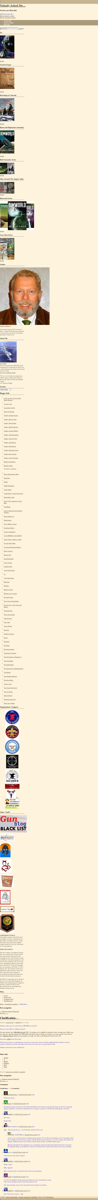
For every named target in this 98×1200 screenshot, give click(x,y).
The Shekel (7, 672)
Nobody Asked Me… (13, 5)
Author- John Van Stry (10, 439)
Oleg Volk (7, 622)
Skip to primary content (7, 16)
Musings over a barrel (10, 593)
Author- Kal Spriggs (10, 446)
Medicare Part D (8, 1036)
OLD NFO (3, 363)
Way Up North (8, 692)
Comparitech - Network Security (13, 493)
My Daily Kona (8, 597)
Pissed (6, 638)
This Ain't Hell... (9, 680)
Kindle (2, 61)
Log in (6, 995)
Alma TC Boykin (9, 411)
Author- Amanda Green (11, 415)
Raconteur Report (9, 649)
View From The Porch (10, 688)
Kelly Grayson (8, 551)
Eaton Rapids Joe (9, 516)
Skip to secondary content (8, 17)
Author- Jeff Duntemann (11, 435)
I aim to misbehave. (10, 532)
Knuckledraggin (8, 559)
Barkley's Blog (8, 466)
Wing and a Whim (9, 703)
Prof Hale (6, 645)
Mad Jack (7, 582)
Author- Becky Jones (10, 419)
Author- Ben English (10, 423)
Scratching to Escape (10, 653)
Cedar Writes (7, 490)
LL (5, 574)
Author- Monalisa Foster (11, 450)
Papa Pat (6, 630)
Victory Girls (7, 684)
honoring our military (11, 1004)
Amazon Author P (5, 326)
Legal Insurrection (9, 570)
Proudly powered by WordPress (28, 1197)
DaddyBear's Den (9, 497)
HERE (9, 1039)
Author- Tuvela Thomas (11, 458)
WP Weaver (50, 1197)
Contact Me (7, 21)
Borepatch (7, 478)
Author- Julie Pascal (10, 442)
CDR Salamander (9, 486)
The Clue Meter (8, 661)
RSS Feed (7, 24)
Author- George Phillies (11, 431)
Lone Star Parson (9, 578)
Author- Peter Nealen (10, 454)
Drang (9, 1103)
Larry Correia (8, 563)
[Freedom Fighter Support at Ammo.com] (17, 798)
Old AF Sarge (8, 618)
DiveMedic (7, 507)
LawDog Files (8, 566)
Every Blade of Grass (10, 524)
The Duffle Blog (9, 665)
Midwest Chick (8, 589)
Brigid (6, 482)
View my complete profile (8, 372)
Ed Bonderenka (12, 1094)
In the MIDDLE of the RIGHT (13, 536)
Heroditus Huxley (9, 528)
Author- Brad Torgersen (11, 427)
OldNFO (17, 1022)
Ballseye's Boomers (10, 462)
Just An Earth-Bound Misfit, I (12, 547)
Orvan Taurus (8, 626)
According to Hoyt (9, 408)
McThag (6, 586)
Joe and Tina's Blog (10, 543)
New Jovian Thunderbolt (11, 601)
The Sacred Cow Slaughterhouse (13, 668)
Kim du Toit (7, 555)
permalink (22, 1072)
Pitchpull (6, 641)
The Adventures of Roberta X (12, 657)
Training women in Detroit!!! (9, 1011)
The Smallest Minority (10, 676)
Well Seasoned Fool (10, 699)
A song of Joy (8, 404)
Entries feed (7, 997)
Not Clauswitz (8, 611)
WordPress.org (8, 1001)
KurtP (9, 1177)
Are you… (4, 1013)
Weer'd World (8, 695)
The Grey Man (8, 22)
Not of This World (9, 614)
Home (2, 1004)
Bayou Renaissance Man (11, 474)
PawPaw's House (9, 634)
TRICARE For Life (19, 1032)
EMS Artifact (7, 520)
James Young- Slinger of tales (12, 539)
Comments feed (8, 999)
